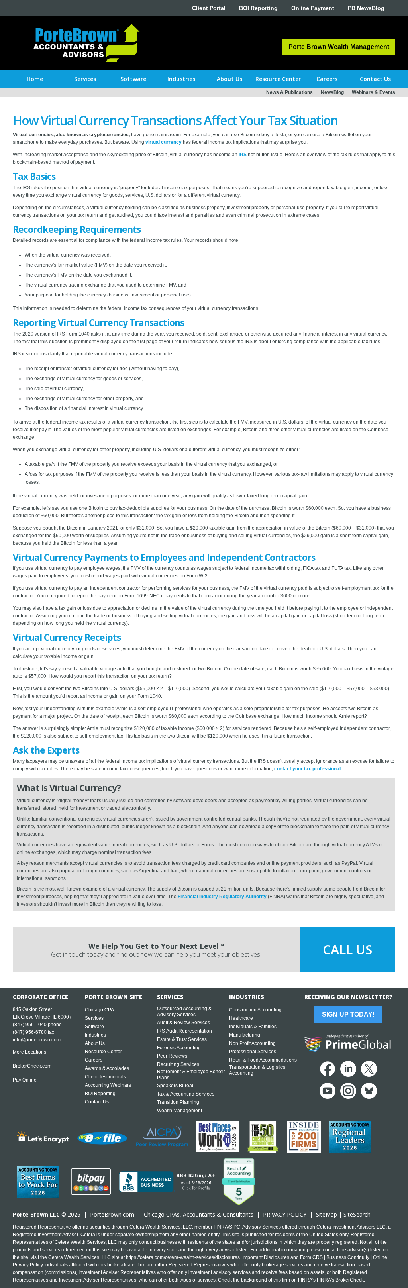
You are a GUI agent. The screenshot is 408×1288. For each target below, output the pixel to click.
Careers (93, 1060)
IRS (243, 154)
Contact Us (97, 1102)
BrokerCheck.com (32, 1066)
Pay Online (25, 1080)
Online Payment (312, 8)
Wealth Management (179, 1110)
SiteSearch (357, 1214)
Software (94, 1026)
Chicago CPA (99, 1010)
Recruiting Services (178, 1064)
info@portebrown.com (37, 1040)
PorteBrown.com (112, 1214)
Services (94, 1018)
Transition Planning (178, 1102)
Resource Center (103, 1051)
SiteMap (326, 1214)
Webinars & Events (373, 92)
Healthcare (241, 1018)
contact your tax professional (307, 769)
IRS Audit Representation (184, 1031)
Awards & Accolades (107, 1068)
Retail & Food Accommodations (263, 1060)
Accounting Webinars (108, 1085)
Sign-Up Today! (348, 1014)
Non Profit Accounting (252, 1043)
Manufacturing (244, 1035)
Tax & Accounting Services (185, 1094)
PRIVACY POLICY (284, 1214)
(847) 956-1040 (30, 1024)
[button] (85, 79)
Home (35, 78)
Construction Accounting (255, 1010)
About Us (95, 1043)
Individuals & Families (253, 1026)
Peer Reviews (172, 1056)
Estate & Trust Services (182, 1039)
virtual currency (163, 142)
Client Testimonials (105, 1077)
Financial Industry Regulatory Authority (222, 896)
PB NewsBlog (366, 8)
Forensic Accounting (179, 1047)
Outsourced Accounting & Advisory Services (184, 1011)
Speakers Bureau (176, 1085)
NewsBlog (332, 92)
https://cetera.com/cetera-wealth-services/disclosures (183, 1257)
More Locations (29, 1052)
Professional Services (252, 1051)
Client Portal (209, 8)
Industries (95, 1035)
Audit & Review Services (183, 1022)
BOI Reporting (258, 8)
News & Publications (289, 92)
